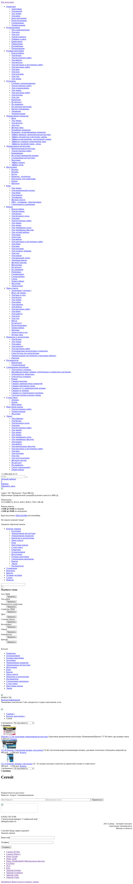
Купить (13, 739)
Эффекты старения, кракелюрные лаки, (28, 141)
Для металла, (17, 62)
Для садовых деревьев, (21, 251)
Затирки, (15, 400)
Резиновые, (16, 272)
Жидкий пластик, (19, 262)
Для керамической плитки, (23, 190)
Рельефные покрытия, (21, 130)
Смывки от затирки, (20, 390)
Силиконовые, (17, 23)
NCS (8, 866)
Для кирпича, (17, 304)
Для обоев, (16, 193)
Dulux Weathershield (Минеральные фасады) (25, 861)
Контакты (10, 570)
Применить (11, 597)
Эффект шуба (17, 165)
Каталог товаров (13, 529)
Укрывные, (16, 111)
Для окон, (15, 69)
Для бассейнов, (18, 211)
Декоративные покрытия (17, 116)
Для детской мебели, (20, 232)
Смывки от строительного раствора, (27, 393)
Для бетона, (16, 55)
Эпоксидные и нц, (19, 332)
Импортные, (16, 362)
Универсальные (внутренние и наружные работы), (33, 355)
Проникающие (18, 48)
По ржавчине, (17, 104)
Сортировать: (7, 723)
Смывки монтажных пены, (23, 386)
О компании (11, 568)
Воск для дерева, (18, 293)
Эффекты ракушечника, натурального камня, (31, 139)
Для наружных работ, (20, 67)
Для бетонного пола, (20, 216)
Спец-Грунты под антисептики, (25, 353)
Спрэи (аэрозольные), (21, 467)
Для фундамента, (18, 37)
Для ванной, (16, 11)
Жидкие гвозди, (18, 200)
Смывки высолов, (19, 381)
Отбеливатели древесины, (23, 374)
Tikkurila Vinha (12, 877)
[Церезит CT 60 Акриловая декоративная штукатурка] (9, 734)
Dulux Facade (12, 856)
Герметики (11, 6)
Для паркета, (17, 195)
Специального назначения (23, 204)
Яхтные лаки (17, 335)
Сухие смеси (12, 397)
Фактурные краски (14, 407)
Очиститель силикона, (21, 376)
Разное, (14, 181)
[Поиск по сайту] (27, 477)
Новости (10, 580)
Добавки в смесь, (19, 39)
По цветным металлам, (21, 106)
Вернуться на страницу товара (25, 882)
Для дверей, (16, 430)
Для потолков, (17, 74)
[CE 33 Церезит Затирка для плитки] (9, 761)
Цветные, (15, 330)
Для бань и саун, (18, 295)
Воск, (13, 118)
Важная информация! (10, 700)
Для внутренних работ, (21, 58)
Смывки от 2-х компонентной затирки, (28, 388)
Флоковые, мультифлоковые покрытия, (28, 132)
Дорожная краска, (19, 260)
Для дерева (16, 79)
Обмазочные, (17, 44)
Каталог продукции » (15, 716)
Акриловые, (16, 9)
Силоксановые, (18, 276)
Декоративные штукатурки (18, 146)
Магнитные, (16, 265)
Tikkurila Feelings (13, 870)
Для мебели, (16, 60)
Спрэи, (14, 279)
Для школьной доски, (20, 258)
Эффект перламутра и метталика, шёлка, (29, 137)
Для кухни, (16, 237)
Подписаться (97, 800)
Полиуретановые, (19, 20)
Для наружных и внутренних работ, (27, 65)
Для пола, (15, 32)
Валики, (15, 169)
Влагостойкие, (17, 53)
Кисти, (14, 174)
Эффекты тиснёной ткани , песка (26, 144)
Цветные (15, 358)
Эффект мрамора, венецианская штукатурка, (31, 134)
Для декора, (16, 223)
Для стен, (15, 34)
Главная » (10, 714)
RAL (8, 868)
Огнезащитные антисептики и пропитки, (29, 351)
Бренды (9, 573)
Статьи (9, 577)
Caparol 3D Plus (13, 852)
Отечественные (18, 365)
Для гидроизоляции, (20, 88)
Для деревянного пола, (21, 227)
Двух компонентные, (20, 30)
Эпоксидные (17, 286)
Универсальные (18, 25)
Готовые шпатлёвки (15, 51)
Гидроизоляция (13, 27)
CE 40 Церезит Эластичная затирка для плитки (22, 750)
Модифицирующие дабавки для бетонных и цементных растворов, (41, 372)
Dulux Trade (11, 859)
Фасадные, (16, 160)
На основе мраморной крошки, (25, 155)
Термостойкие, (18, 281)
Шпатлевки (16, 404)
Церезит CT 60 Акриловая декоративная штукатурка (24, 736)
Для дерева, (16, 13)
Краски (9, 207)
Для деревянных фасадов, (22, 230)
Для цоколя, (16, 255)
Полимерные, (17, 46)
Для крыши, (16, 442)
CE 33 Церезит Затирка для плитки (17, 764)
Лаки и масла (12, 288)
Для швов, (16, 16)
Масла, (14, 321)
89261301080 (21, 515)
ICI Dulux (10, 863)
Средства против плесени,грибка (26, 395)
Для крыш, (16, 234)
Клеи (8, 186)
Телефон (5, 842)
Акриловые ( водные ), (21, 290)
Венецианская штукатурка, (23, 148)
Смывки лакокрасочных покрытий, (27, 383)
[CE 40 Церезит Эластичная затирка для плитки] (9, 748)
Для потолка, (17, 95)
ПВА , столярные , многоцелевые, (26, 202)
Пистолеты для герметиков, (23, 179)
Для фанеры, (17, 197)
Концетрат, (16, 100)
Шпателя (15, 183)
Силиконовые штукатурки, (23, 158)
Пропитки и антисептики (17, 337)
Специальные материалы (17, 367)
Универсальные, (18, 411)
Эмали (9, 416)
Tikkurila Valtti (12, 875)
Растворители (12, 360)
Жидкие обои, (17, 127)
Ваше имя (5, 837)
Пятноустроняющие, (20, 109)
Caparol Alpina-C (13, 854)
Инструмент (11, 167)
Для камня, (16, 302)
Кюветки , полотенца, (21, 176)
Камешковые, (17, 153)
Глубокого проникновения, (23, 83)
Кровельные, (17, 41)
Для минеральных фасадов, (23, 446)
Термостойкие (17, 470)
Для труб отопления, (20, 458)
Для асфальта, (17, 418)
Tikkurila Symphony (14, 873)
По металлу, (16, 102)
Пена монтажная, (19, 18)
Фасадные (15, 414)
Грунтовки (11, 81)
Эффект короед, (18, 162)
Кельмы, (15, 172)
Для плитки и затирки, (21, 369)
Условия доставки (14, 575)
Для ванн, (15, 218)
